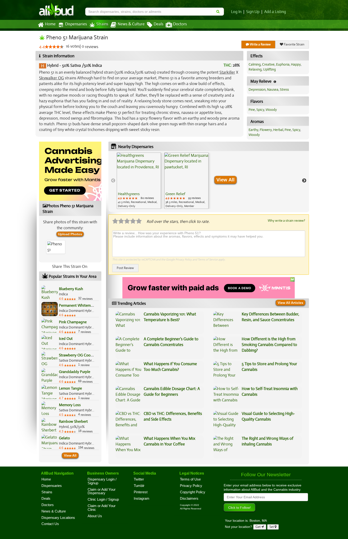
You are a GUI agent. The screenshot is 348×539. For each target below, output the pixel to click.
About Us (95, 516)
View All (70, 455)
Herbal (278, 130)
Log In (236, 11)
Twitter (139, 479)
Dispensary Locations (58, 518)
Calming (255, 64)
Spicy (260, 110)
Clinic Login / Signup (103, 499)
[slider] (54, 47)
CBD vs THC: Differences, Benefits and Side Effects (173, 416)
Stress (284, 89)
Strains (102, 24)
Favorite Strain (293, 44)
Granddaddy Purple (74, 371)
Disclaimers (189, 498)
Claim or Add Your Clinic (102, 508)
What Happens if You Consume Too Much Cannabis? (170, 366)
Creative (268, 64)
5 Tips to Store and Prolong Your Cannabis (269, 366)
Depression (257, 89)
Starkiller (227, 72)
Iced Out (66, 338)
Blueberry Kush (71, 289)
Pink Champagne (73, 322)
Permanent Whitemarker (79, 305)
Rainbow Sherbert (73, 421)
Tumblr (139, 486)
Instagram (141, 498)
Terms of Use (190, 479)
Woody (271, 110)
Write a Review (260, 44)
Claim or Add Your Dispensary (102, 491)
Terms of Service (208, 259)
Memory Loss (70, 405)
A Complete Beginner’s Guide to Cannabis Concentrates (171, 342)
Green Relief (175, 194)
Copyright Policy (192, 492)
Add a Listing (275, 11)
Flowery (266, 130)
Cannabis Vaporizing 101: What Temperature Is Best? (170, 317)
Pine (252, 110)
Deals (158, 24)
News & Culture (131, 24)
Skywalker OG (51, 78)
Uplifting (269, 69)
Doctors (180, 24)
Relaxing (255, 69)
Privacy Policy (183, 259)
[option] (139, 181)
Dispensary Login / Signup (102, 481)
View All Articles (290, 303)
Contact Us (50, 524)
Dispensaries (76, 24)
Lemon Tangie (70, 388)
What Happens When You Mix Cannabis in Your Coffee (169, 441)
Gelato (64, 438)
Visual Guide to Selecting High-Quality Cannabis (268, 416)
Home (50, 24)
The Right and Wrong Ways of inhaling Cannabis (267, 441)
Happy (296, 64)
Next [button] (304, 180)
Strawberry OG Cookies (78, 355)
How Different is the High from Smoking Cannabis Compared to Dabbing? (269, 345)
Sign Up (252, 11)
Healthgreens (129, 194)
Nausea (272, 89)
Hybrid (52, 65)
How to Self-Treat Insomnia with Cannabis (270, 391)
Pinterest (140, 492)
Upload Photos (70, 234)
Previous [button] (113, 180)
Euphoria (283, 64)
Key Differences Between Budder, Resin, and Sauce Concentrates (270, 317)
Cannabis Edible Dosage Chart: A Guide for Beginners (172, 391)
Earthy (253, 130)
